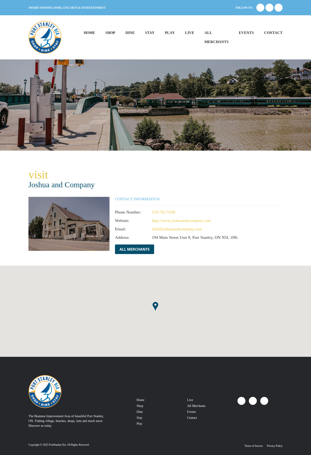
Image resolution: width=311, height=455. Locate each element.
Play (170, 33)
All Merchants (135, 249)
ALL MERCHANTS (216, 37)
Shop (110, 33)
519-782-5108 (163, 212)
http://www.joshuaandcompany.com (181, 220)
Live (189, 33)
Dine (130, 33)
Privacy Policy (275, 445)
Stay (150, 33)
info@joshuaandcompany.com (177, 229)
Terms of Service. (254, 445)
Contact (273, 33)
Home (89, 33)
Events (246, 33)
